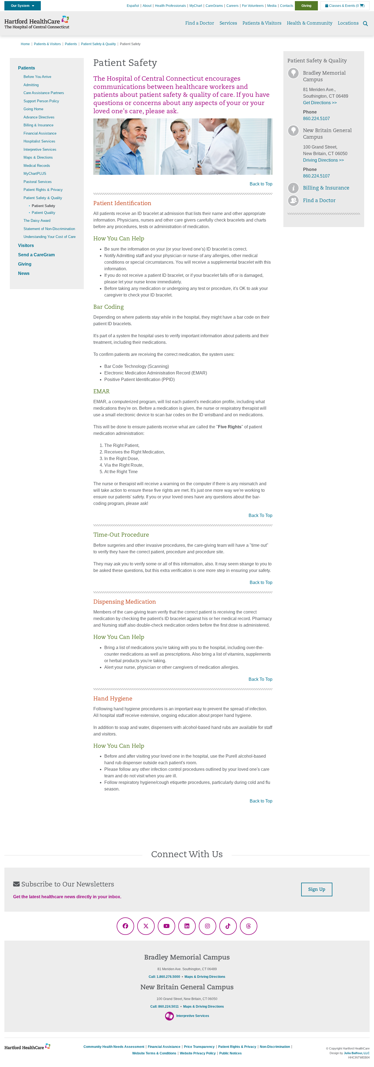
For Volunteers (253, 6)
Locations (348, 23)
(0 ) (360, 6)
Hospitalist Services (39, 141)
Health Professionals (170, 6)
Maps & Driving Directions (205, 977)
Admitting (31, 85)
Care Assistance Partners (44, 93)
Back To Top (260, 515)
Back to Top (261, 184)
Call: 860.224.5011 (164, 1006)
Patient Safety (43, 206)
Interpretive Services (40, 149)
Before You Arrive (37, 77)
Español (133, 6)
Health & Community (309, 23)
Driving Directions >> (323, 160)
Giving (306, 6)
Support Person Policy (41, 101)
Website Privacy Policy (198, 1053)
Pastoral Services (38, 182)
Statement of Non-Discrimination (49, 229)
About (147, 6)
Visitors (26, 245)
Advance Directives (39, 117)
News (24, 273)
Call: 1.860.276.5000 (164, 977)
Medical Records (37, 166)
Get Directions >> (320, 102)
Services (228, 23)
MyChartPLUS (35, 173)
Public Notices (230, 1053)
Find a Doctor (199, 23)
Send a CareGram (36, 254)
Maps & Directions (38, 157)
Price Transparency (199, 1047)
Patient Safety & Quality (98, 44)
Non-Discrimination (275, 1047)
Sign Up (316, 890)
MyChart (195, 6)
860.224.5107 (316, 118)
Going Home (33, 109)
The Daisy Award (37, 221)
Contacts (286, 6)
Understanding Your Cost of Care (50, 237)
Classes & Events (341, 6)
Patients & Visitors (262, 23)
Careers (232, 6)
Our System (21, 6)
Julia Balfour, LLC (357, 1053)
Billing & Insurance (38, 125)
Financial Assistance (40, 133)
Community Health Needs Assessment (114, 1047)
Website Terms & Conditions (154, 1053)
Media (272, 6)
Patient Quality (43, 213)
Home (25, 44)
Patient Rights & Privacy (43, 190)
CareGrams (214, 6)
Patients (71, 44)
